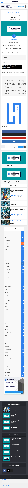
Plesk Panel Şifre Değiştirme (14, 415)
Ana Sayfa (4, 479)
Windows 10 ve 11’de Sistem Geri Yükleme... (16, 408)
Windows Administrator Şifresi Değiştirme (15, 427)
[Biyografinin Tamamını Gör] (14, 128)
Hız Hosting (14, 39)
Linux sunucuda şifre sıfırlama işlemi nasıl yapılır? (15, 446)
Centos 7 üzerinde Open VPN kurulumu (15, 421)
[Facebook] (4, 470)
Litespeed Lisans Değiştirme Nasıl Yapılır (16, 439)
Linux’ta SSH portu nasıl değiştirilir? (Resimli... (15, 451)
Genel (11, 189)
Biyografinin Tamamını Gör (8, 128)
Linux (9, 12)
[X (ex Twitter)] (11, 470)
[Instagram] (8, 470)
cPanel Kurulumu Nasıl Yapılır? (15, 457)
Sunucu (14, 189)
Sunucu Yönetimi (16, 12)
